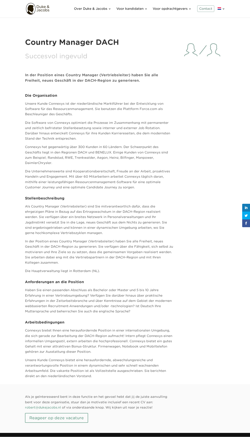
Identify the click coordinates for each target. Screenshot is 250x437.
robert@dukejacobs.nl (43, 407)
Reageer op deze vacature (56, 418)
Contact (205, 9)
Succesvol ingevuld (56, 56)
